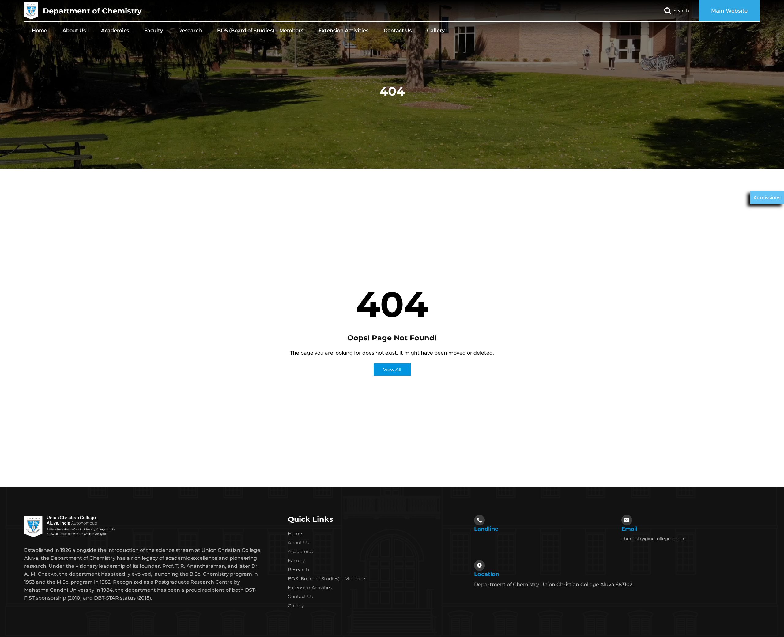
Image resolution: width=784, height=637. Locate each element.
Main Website (729, 11)
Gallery (436, 30)
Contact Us (398, 30)
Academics (115, 30)
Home (39, 30)
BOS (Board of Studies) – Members (260, 30)
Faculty (153, 30)
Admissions (767, 197)
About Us (74, 30)
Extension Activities (343, 30)
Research (190, 30)
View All (392, 369)
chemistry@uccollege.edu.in (653, 538)
